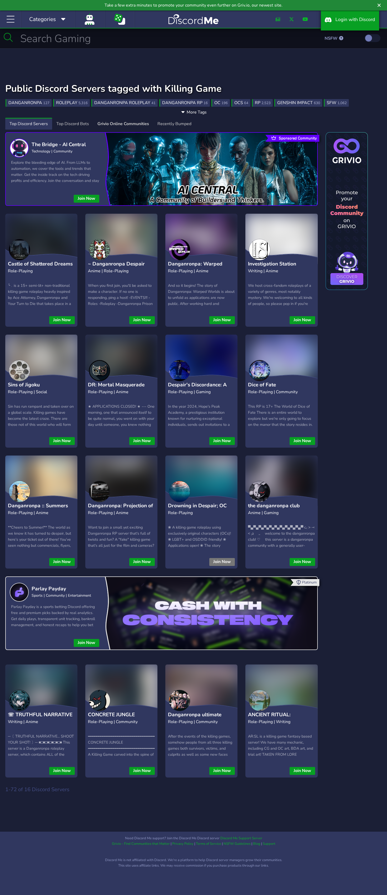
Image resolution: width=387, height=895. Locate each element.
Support (269, 843)
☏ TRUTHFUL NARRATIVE (40, 714)
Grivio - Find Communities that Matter (141, 843)
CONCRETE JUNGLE (111, 714)
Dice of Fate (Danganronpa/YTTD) (274, 388)
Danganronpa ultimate (194, 714)
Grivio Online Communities (123, 124)
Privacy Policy (183, 843)
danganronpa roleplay (125, 103)
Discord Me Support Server (241, 838)
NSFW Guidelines (237, 843)
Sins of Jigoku (24, 384)
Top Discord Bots (72, 124)
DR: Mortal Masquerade (116, 384)
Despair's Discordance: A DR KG (197, 388)
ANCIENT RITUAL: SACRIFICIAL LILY (269, 718)
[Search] (8, 37)
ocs (241, 103)
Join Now (86, 198)
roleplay (72, 103)
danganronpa (28, 103)
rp (263, 103)
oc (221, 103)
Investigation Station (272, 263)
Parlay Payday (49, 588)
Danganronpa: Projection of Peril (120, 509)
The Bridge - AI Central (59, 144)
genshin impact (298, 103)
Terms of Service (208, 843)
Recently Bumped (174, 124)
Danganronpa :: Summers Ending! (38, 509)
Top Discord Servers (28, 124)
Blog (256, 843)
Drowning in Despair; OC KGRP (197, 509)
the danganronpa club (274, 505)
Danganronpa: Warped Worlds (195, 267)
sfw (337, 103)
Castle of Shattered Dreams (40, 263)
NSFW (332, 38)
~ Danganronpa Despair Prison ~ (116, 267)
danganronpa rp (185, 103)
